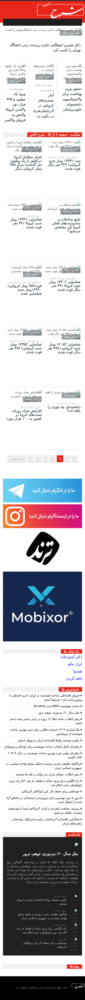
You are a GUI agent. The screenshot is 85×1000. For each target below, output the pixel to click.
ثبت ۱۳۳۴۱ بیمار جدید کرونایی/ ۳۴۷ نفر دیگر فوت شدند (64, 165)
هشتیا (77, 671)
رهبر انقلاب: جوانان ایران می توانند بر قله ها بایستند (47, 774)
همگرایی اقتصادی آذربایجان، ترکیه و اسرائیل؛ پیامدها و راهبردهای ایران (47, 821)
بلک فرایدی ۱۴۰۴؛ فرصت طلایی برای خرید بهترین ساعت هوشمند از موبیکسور (46, 731)
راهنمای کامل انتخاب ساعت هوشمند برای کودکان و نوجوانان (41, 746)
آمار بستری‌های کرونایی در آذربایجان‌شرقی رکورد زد (44, 105)
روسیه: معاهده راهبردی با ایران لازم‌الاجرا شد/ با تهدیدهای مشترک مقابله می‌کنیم (45, 810)
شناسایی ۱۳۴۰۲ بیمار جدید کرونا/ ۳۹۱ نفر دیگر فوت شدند (64, 286)
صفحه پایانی (17, 458)
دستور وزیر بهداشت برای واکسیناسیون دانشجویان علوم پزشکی (72, 99)
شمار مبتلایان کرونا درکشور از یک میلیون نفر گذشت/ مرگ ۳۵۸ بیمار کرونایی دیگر (26, 162)
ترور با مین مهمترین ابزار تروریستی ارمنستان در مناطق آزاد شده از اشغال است (44, 800)
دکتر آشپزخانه (71, 657)
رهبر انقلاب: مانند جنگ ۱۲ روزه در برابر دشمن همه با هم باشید (46, 721)
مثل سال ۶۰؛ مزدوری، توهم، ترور (58, 712)
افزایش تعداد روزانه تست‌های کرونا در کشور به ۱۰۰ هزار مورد (24, 415)
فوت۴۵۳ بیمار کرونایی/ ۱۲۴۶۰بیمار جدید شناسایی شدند (25, 290)
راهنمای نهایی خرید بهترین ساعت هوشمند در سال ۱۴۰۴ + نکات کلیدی (45, 755)
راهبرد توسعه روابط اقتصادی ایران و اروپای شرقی (48, 740)
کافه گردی (74, 678)
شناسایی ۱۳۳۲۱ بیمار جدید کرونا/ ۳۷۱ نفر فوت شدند (26, 223)
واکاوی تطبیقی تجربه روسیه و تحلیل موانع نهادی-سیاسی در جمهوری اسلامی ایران (44, 765)
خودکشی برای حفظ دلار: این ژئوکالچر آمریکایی (50, 791)
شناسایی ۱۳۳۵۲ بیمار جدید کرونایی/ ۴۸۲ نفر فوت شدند (25, 348)
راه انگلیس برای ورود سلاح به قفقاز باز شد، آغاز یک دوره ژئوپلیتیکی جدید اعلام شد (45, 783)
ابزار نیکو (75, 664)
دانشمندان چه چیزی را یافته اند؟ (64, 409)
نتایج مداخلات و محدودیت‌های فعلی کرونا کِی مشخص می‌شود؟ (66, 225)
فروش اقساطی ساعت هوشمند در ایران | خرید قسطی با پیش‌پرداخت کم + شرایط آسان (45, 697)
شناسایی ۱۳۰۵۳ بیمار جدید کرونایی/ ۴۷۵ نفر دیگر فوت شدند (64, 348)
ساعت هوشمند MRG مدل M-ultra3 (56, 706)
